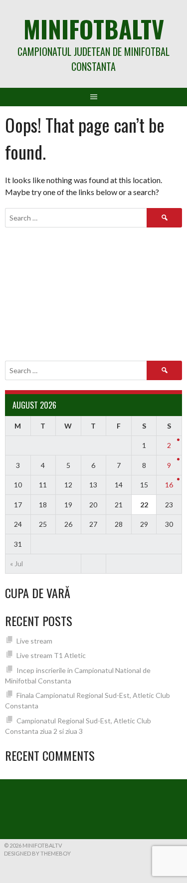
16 (169, 484)
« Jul (16, 563)
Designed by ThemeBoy (37, 853)
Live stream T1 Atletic (51, 655)
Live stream (34, 641)
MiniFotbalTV (93, 28)
